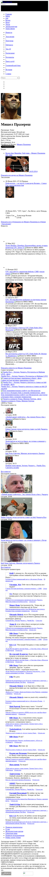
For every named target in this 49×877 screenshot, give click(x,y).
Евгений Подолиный (18, 793)
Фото (7, 22)
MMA (7, 16)
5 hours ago (22, 761)
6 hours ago (30, 812)
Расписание (10, 53)
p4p (6, 18)
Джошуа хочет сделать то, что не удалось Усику (21, 733)
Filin (11, 677)
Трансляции (10, 29)
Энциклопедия (11, 27)
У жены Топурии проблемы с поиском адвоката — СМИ (23, 588)
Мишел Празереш (24, 144)
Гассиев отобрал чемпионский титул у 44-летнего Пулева (24, 579)
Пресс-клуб (9, 61)
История (8, 70)
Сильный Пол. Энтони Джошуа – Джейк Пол (19, 620)
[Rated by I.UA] (28, 875)
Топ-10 (8, 49)
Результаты (9, 57)
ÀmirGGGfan (14, 774)
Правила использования (14, 835)
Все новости (6, 471)
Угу (10, 594)
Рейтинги (9, 45)
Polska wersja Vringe (13, 837)
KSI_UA (12, 645)
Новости (8, 32)
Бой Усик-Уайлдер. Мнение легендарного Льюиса (25, 453)
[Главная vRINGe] (6, 2)
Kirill (11, 573)
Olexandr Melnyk (16, 614)
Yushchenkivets (15, 729)
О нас (7, 829)
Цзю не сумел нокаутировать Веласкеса (18, 780)
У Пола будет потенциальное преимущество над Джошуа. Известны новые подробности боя (24, 600)
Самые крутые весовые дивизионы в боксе (17, 380)
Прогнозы (9, 41)
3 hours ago (18, 650)
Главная (8, 14)
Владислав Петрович (18, 753)
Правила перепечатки (13, 827)
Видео (7, 20)
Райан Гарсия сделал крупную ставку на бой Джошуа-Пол (23, 517)
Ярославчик (14, 765)
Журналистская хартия (14, 831)
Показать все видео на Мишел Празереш (16, 175)
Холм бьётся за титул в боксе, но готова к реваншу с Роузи (23, 540)
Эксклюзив (9, 37)
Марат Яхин (14, 605)
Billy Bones (13, 633)
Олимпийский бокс (13, 65)
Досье (7, 24)
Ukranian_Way (15, 585)
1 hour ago (32, 601)
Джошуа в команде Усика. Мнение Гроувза (17, 401)
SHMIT (12, 783)
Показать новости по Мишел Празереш (16, 368)
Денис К (12, 624)
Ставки (8, 74)
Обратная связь (11, 833)
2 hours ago (32, 630)
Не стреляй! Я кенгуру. (18, 654)
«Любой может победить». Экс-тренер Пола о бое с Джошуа (24, 494)
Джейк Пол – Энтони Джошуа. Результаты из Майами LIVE (24, 376)
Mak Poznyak (14, 706)
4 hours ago (29, 673)
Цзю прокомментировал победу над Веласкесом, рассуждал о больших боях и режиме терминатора (24, 396)
